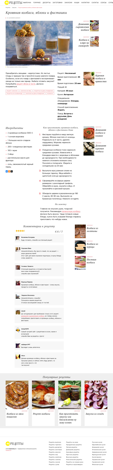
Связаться (8, 450)
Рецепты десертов (55, 447)
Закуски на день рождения (35, 93)
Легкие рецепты (71, 447)
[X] (12, 171)
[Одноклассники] (9, 171)
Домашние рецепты (73, 449)
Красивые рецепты (72, 452)
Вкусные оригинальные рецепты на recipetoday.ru (14, 443)
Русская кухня (97, 442)
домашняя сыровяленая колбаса (32, 316)
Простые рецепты (72, 454)
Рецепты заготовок (55, 449)
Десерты (46, 2)
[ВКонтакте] (7, 171)
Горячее (37, 2)
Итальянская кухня (98, 449)
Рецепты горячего (55, 444)
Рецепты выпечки (55, 442)
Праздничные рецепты (74, 444)
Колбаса (50, 93)
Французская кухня (99, 454)
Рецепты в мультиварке (74, 464)
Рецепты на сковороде (14, 93)
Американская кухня (99, 452)
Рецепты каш (53, 454)
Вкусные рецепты (72, 457)
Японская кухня (97, 464)
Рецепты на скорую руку (74, 462)
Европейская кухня (98, 444)
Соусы (103, 2)
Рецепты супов (54, 464)
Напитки (85, 2)
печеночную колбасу (71, 211)
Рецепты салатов (55, 459)
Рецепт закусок (12, 90)
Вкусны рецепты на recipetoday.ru (13, 2)
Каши (76, 2)
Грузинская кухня (98, 462)
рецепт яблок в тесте (26, 84)
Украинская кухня (98, 459)
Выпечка (27, 2)
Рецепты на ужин (72, 442)
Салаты (95, 2)
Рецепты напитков (55, 457)
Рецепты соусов (54, 462)
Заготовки (57, 2)
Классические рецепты (74, 459)
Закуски (68, 2)
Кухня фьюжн (96, 457)
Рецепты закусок (55, 452)
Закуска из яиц (26, 90)
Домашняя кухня (98, 447)
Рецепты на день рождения (43, 90)
